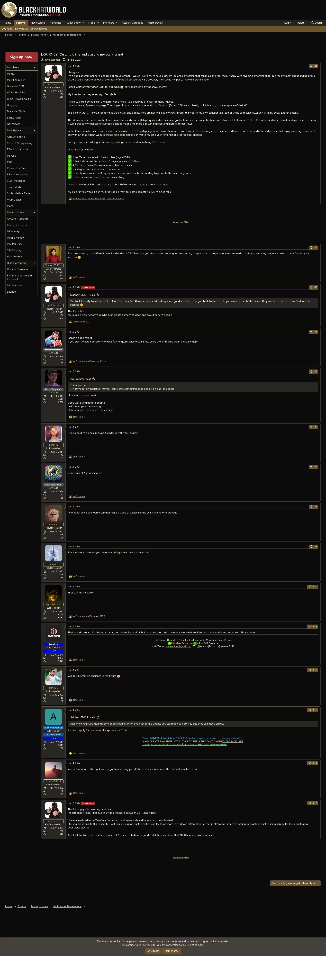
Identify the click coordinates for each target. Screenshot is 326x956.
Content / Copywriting (19, 143)
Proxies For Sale (16, 168)
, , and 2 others (98, 198)
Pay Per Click (14, 244)
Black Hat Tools (16, 111)
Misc (9, 162)
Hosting (11, 155)
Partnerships (155, 22)
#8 (315, 506)
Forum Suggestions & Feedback (19, 277)
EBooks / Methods (17, 149)
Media (91, 22)
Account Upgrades (132, 22)
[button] (83, 23)
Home (7, 22)
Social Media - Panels (19, 193)
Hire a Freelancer (17, 225)
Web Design (14, 199)
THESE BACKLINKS (232, 741)
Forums (20, 22)
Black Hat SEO (15, 86)
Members (108, 22)
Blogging (12, 105)
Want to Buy (14, 256)
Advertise (55, 22)
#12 (315, 670)
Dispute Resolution (18, 269)
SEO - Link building (18, 174)
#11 (315, 626)
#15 (315, 803)
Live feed (6, 28)
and (89, 361)
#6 (315, 427)
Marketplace (38, 22)
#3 (315, 287)
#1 (315, 66)
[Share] (311, 66)
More (10, 206)
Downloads (13, 124)
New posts (21, 28)
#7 (315, 466)
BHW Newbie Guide (19, 99)
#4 (315, 331)
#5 (315, 371)
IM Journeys (14, 231)
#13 (315, 710)
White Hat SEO (16, 92)
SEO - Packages (16, 181)
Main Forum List (16, 80)
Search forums (39, 28)
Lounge (11, 291)
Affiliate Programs (17, 219)
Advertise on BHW (181, 222)
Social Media (14, 117)
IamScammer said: (80, 379)
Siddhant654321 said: (82, 295)
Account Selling (16, 137)
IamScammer (52, 59)
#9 (315, 546)
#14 (315, 763)
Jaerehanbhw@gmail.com (178, 646)
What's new (74, 22)
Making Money (15, 237)
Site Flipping (14, 250)
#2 (315, 247)
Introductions (14, 285)
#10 (315, 586)
